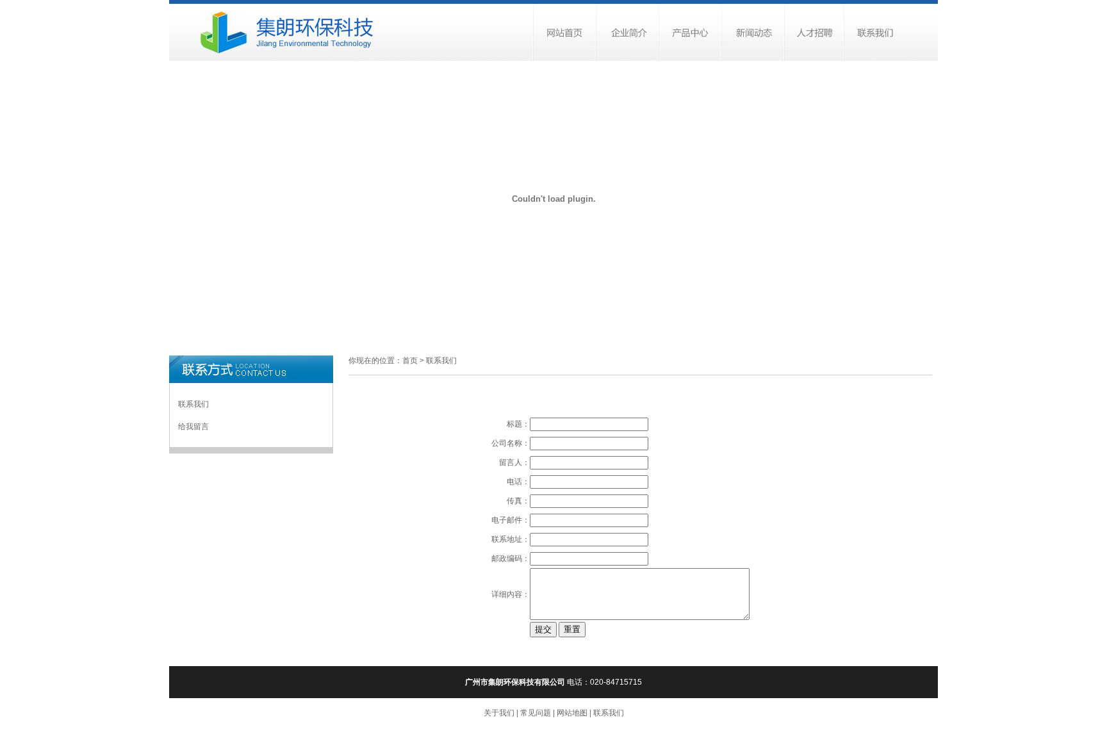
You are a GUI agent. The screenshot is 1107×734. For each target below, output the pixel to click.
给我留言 (193, 426)
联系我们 (193, 404)
